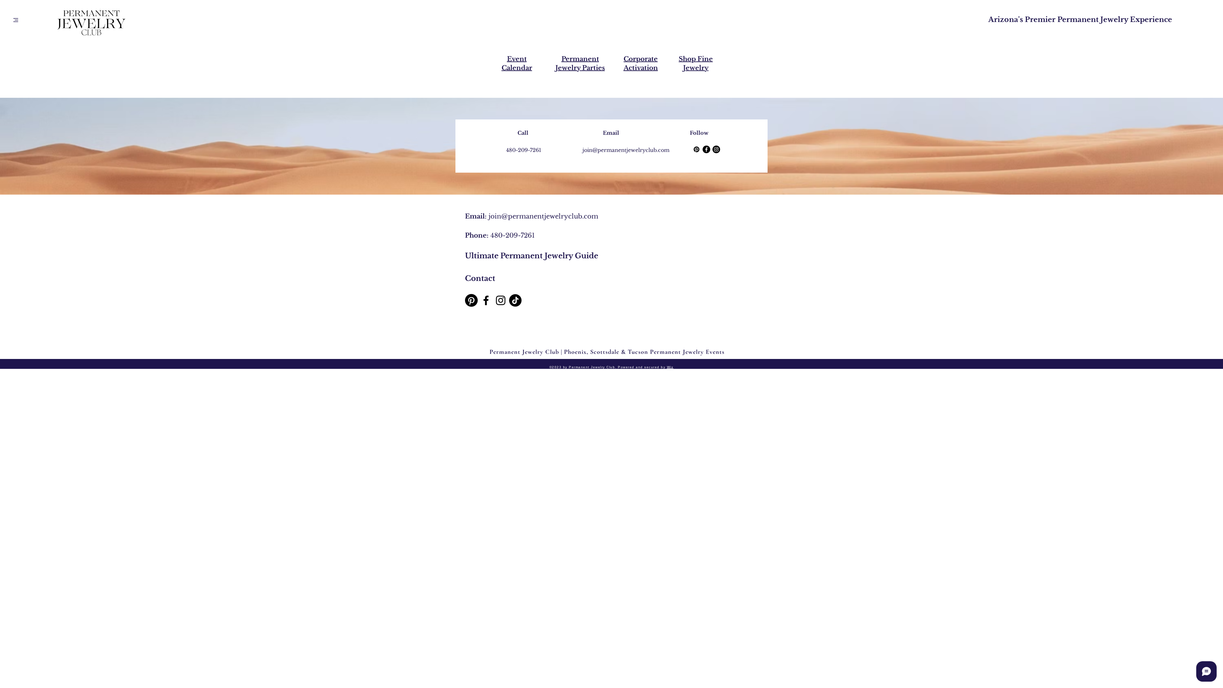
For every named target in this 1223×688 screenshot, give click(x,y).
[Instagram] (716, 149)
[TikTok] (515, 300)
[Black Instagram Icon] (500, 300)
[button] (15, 20)
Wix (670, 367)
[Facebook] (706, 149)
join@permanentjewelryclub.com (543, 216)
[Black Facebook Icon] (486, 300)
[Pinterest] (696, 149)
